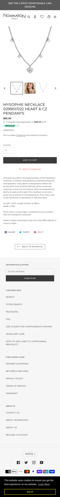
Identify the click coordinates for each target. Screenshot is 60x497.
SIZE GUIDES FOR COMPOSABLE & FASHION (29, 326)
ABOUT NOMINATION (17, 420)
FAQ (8, 319)
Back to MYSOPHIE (32, 247)
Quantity (7, 145)
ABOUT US (11, 427)
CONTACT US (12, 412)
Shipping (20, 135)
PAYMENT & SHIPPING (17, 363)
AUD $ (29, 453)
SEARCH (10, 297)
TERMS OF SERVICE (16, 386)
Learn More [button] (44, 484)
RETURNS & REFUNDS (17, 371)
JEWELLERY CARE (15, 334)
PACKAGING (12, 311)
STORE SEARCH (14, 304)
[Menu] (55, 16)
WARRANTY (12, 393)
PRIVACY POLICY (14, 378)
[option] (16, 88)
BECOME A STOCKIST (17, 435)
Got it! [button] (30, 492)
